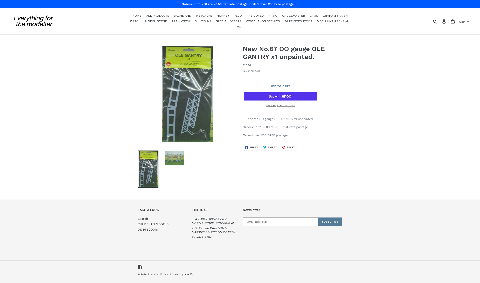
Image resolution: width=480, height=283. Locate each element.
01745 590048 (148, 229)
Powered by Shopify (181, 274)
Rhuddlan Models (158, 274)
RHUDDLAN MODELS (153, 224)
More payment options (280, 105)
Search (143, 218)
